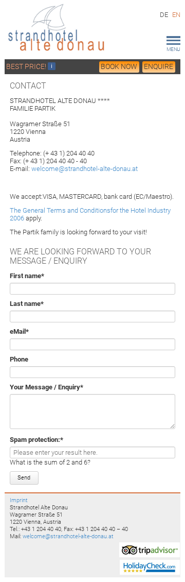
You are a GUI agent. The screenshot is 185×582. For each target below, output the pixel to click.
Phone (19, 359)
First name (27, 276)
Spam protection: (36, 439)
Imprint (19, 500)
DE (164, 15)
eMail (25, 331)
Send (23, 477)
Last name (27, 303)
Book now (119, 66)
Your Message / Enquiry (46, 387)
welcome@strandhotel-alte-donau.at (84, 169)
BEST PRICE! (27, 66)
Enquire (158, 66)
